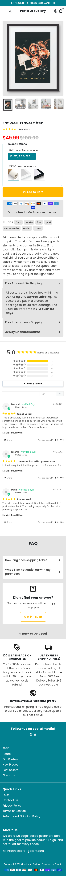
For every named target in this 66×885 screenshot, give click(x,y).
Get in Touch (33, 617)
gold (48, 222)
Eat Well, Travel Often (12, 432)
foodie (29, 222)
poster (26, 228)
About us (9, 775)
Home (7, 754)
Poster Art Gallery (31, 864)
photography (11, 228)
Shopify (58, 864)
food (18, 222)
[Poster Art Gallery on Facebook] (31, 734)
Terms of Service (14, 811)
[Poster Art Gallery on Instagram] (35, 734)
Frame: (22, 166)
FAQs (6, 795)
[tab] (33, 283)
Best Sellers (10, 770)
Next (60, 58)
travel (38, 228)
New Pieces (10, 764)
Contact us (10, 800)
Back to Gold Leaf (33, 634)
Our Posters (10, 759)
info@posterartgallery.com (23, 851)
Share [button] (9, 440)
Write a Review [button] (34, 383)
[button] (56, 440)
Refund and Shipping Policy (21, 816)
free (39, 222)
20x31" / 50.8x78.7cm (21, 156)
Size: (23, 150)
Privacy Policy (12, 806)
